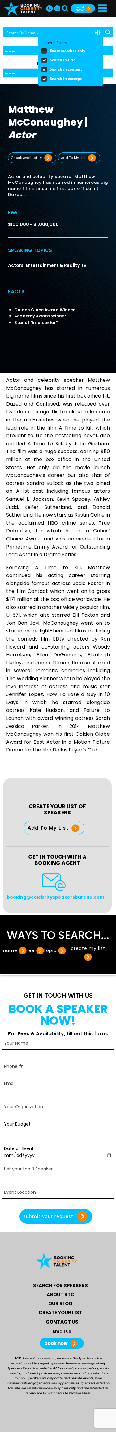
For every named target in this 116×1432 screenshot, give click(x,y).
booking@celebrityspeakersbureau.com (55, 897)
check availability (27, 157)
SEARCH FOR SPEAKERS (60, 1285)
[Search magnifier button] (108, 32)
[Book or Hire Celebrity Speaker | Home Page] (23, 8)
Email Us (62, 1331)
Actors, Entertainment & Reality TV (47, 265)
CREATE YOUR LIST (60, 1312)
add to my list (74, 157)
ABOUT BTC (60, 1294)
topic (50, 950)
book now (56, 1343)
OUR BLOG (60, 1303)
